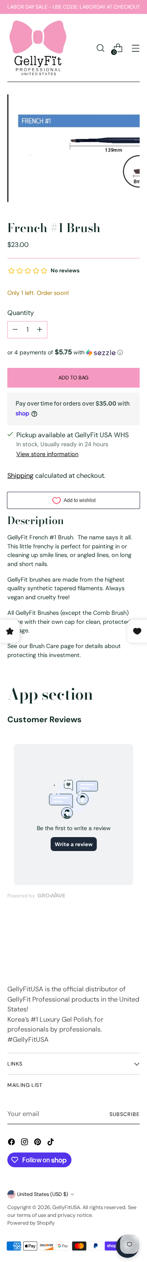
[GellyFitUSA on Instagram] (25, 1143)
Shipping (20, 475)
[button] (73, 352)
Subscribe (124, 1114)
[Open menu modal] (135, 48)
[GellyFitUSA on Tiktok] (51, 1143)
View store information (47, 454)
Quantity (20, 312)
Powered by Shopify (31, 1222)
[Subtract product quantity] (15, 330)
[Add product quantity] (39, 330)
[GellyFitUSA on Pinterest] (38, 1143)
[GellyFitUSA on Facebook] (12, 1143)
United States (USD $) (42, 1194)
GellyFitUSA (66, 1207)
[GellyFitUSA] (38, 48)
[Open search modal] (100, 48)
